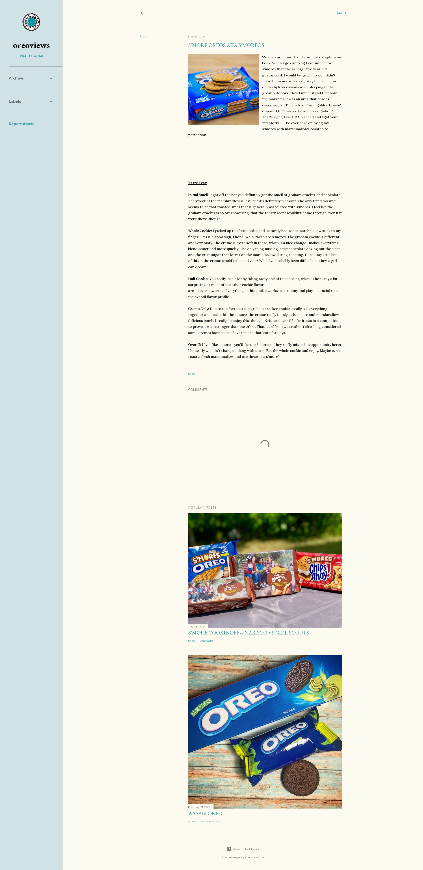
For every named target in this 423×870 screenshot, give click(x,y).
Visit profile (31, 56)
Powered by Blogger (246, 849)
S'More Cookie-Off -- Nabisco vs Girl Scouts (248, 632)
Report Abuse (22, 124)
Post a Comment (210, 821)
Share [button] (144, 37)
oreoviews (31, 45)
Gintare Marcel (254, 857)
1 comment (206, 640)
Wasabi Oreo (205, 813)
